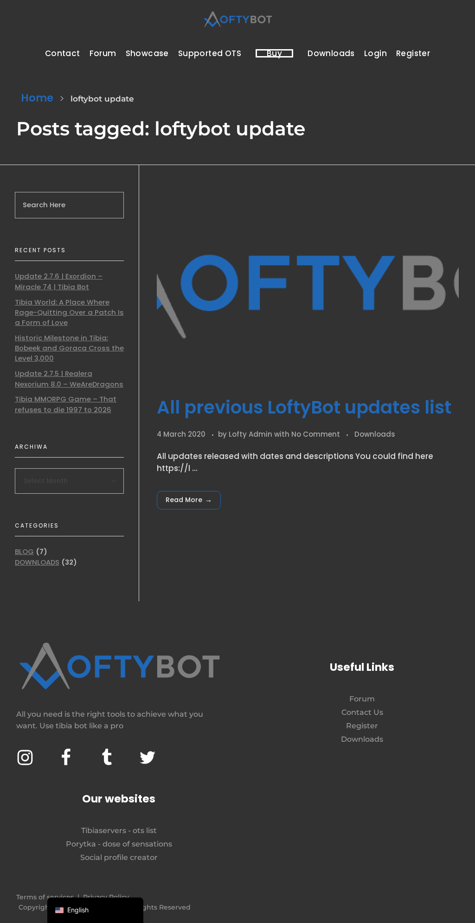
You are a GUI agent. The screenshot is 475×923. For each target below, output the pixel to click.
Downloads (374, 434)
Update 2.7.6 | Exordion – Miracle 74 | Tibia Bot (59, 281)
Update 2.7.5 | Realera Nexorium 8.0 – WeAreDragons (69, 378)
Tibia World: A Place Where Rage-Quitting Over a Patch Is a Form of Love (69, 312)
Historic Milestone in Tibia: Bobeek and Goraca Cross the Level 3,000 (69, 348)
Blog (24, 551)
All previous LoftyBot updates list (304, 407)
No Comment (315, 434)
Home (37, 98)
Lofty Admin (251, 434)
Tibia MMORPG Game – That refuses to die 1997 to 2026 (65, 404)
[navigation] (95, 910)
